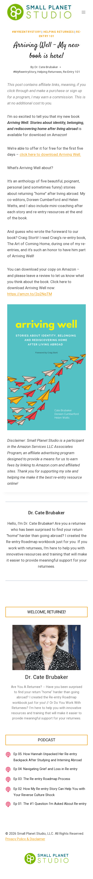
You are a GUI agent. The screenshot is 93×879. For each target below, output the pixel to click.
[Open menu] (83, 12)
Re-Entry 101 (71, 71)
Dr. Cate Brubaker (46, 67)
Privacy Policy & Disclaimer (25, 839)
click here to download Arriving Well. (50, 154)
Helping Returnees (58, 31)
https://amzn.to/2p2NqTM (29, 294)
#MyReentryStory (26, 31)
